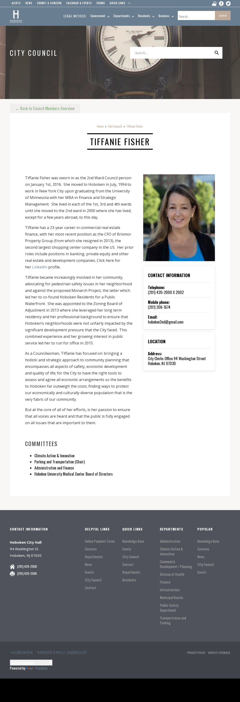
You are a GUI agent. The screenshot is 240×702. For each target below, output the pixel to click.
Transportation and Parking (173, 620)
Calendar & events (79, 3)
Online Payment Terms (100, 541)
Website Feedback (219, 653)
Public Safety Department (169, 608)
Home (100, 126)
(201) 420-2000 (27, 566)
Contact (90, 587)
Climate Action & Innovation (171, 551)
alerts (16, 3)
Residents (129, 579)
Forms (101, 3)
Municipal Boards (171, 597)
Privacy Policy (196, 653)
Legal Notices (75, 15)
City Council (115, 126)
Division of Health (172, 574)
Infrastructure (170, 589)
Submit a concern (49, 3)
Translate (41, 668)
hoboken (22, 652)
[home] (15, 16)
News (88, 564)
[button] (119, 4)
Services (91, 548)
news (29, 3)
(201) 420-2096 (27, 573)
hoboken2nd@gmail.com (166, 322)
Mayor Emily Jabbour (62, 652)
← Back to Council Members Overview (45, 108)
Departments (94, 556)
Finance (165, 582)
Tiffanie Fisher (134, 126)
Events (89, 572)
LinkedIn (39, 267)
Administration (170, 541)
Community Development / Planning (176, 564)
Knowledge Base (133, 541)
